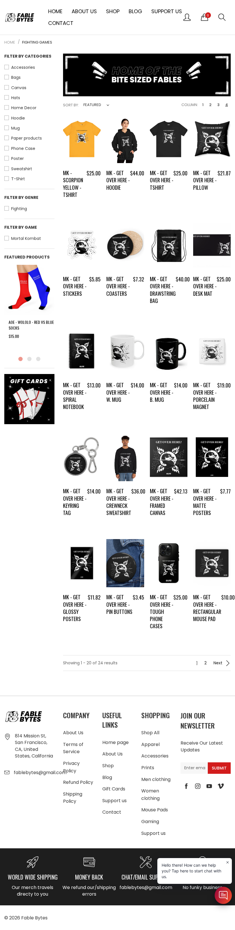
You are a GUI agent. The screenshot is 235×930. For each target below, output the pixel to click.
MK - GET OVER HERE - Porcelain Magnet (205, 395)
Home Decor (23, 108)
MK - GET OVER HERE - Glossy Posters (75, 607)
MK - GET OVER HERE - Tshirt (161, 180)
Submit (219, 768)
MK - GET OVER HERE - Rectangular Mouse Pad (207, 607)
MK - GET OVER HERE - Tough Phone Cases (161, 611)
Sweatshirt (21, 169)
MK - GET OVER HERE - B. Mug (161, 392)
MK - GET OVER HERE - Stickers (75, 286)
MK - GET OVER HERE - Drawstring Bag (163, 289)
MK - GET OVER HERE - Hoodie (118, 180)
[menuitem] (55, 11)
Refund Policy (78, 782)
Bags (16, 77)
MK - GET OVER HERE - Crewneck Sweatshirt (118, 501)
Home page (115, 742)
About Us (84, 11)
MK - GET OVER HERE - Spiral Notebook (75, 395)
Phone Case (23, 148)
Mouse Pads (154, 809)
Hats (15, 98)
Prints (147, 767)
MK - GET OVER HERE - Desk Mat (205, 286)
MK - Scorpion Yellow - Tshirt (73, 183)
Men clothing (156, 779)
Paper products (26, 138)
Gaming (150, 821)
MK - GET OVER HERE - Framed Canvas (161, 501)
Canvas (18, 88)
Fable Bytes (34, 918)
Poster (17, 158)
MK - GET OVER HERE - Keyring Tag (75, 501)
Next (219, 663)
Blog (135, 11)
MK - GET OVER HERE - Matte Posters (205, 501)
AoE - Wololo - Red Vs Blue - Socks (32, 325)
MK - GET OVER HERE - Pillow (205, 180)
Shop (113, 11)
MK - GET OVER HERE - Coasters (118, 286)
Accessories (23, 67)
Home (55, 11)
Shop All (150, 732)
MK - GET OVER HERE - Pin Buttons (119, 604)
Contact (60, 23)
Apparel (150, 744)
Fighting (19, 209)
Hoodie (18, 118)
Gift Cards (113, 789)
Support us (166, 11)
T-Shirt (18, 179)
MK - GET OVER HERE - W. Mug (118, 392)
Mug (15, 128)
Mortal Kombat (26, 238)
